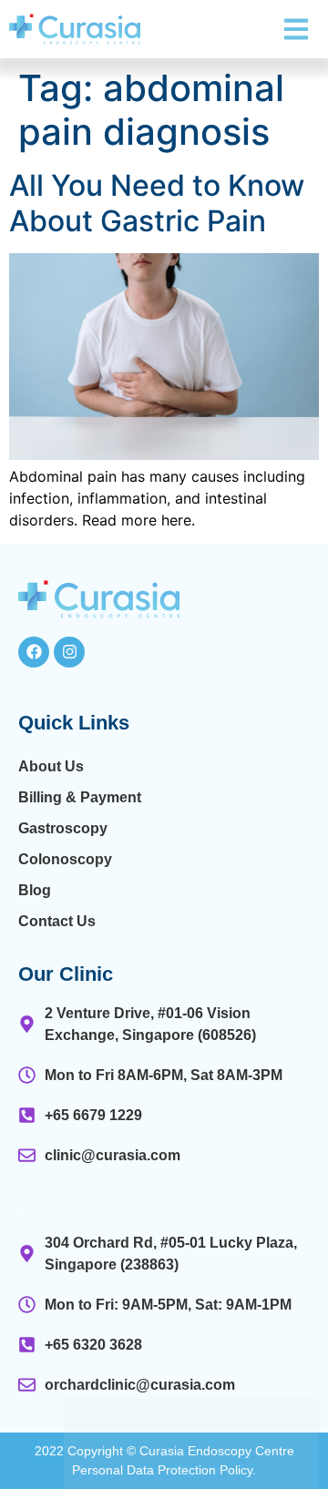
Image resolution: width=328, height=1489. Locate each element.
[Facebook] (33, 652)
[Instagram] (69, 652)
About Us (51, 766)
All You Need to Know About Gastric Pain (156, 203)
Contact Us (57, 921)
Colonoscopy (65, 859)
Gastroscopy (63, 828)
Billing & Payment (79, 797)
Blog (34, 890)
